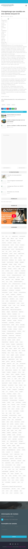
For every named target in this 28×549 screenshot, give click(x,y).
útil (22, 482)
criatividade (4, 303)
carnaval (8, 275)
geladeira (3, 357)
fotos (9, 352)
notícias (10, 410)
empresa (20, 329)
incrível (19, 372)
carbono (3, 275)
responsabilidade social (11, 449)
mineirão (3, 402)
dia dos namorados (13, 316)
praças (12, 430)
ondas (10, 413)
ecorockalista (11, 322)
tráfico (17, 477)
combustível (18, 290)
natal (9, 408)
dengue (7, 307)
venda (18, 488)
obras (3, 413)
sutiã (17, 471)
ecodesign (4, 320)
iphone (8, 378)
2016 (6, 236)
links (25, 385)
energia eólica (4, 335)
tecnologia (4, 473)
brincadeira (23, 266)
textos (10, 475)
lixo (14, 387)
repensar (14, 447)
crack (3, 300)
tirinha (20, 475)
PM (7, 426)
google (3, 361)
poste (8, 430)
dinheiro (23, 316)
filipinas (15, 348)
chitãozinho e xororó (16, 283)
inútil (24, 376)
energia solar (18, 335)
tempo (12, 473)
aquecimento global (6, 249)
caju (23, 268)
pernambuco (17, 421)
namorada (23, 406)
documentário (15, 318)
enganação (4, 337)
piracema (17, 423)
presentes (8, 432)
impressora (14, 372)
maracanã (11, 391)
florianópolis (14, 350)
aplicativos (21, 247)
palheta (14, 417)
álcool (3, 240)
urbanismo (14, 482)
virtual (11, 492)
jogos (3, 380)
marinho (3, 393)
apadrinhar (10, 247)
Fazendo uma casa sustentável (14, 175)
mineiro (8, 402)
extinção (3, 346)
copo (17, 298)
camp (12, 270)
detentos (9, 313)
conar (3, 294)
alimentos (19, 240)
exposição (13, 344)
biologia (10, 264)
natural (12, 408)
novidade (22, 410)
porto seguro (23, 428)
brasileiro (17, 266)
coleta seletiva (4, 290)
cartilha (18, 277)
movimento (23, 404)
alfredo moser (12, 240)
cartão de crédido (12, 277)
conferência (13, 294)
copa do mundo (5, 298)
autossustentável (11, 255)
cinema (20, 285)
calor (3, 270)
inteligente (19, 376)
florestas (9, 350)
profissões (9, 434)
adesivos (12, 238)
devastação (15, 313)
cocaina (11, 288)
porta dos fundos (16, 428)
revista (3, 451)
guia (17, 363)
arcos (3, 251)
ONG (14, 413)
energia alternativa (10, 333)
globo (17, 359)
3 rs (9, 236)
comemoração (4, 292)
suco (13, 469)
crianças (20, 300)
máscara (14, 393)
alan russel (21, 238)
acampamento (22, 236)
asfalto (19, 251)
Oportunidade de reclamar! (14, 114)
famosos (14, 346)
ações (8, 238)
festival (10, 348)
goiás (21, 359)
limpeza (20, 385)
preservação (14, 432)
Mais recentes (6, 167)
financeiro (4, 350)
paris (13, 419)
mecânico (19, 395)
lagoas (10, 382)
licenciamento (10, 385)
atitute (15, 253)
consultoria (10, 296)
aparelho (15, 247)
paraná (8, 419)
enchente (19, 331)
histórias (13, 365)
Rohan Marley (10, 456)
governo (7, 361)
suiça (17, 469)
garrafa (17, 354)
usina (19, 482)
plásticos (3, 426)
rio (12, 451)
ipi (12, 378)
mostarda (4, 404)
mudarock (4, 406)
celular (23, 279)
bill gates (3, 262)
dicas (19, 316)
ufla (2, 482)
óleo (6, 413)
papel (22, 417)
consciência (19, 294)
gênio (12, 357)
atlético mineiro (21, 253)
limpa (16, 385)
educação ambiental (6, 324)
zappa (21, 492)
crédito (7, 300)
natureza (17, 408)
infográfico (17, 374)
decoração (23, 305)
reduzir (16, 443)
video (21, 490)
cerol (7, 281)
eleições (12, 324)
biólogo (15, 264)
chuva (8, 285)
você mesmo (16, 492)
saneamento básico (5, 460)
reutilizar (18, 449)
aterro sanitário (5, 253)
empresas (4, 331)
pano (18, 417)
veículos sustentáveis (6, 488)
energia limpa (11, 335)
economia (20, 320)
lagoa (24, 380)
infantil (12, 374)
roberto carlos (16, 454)
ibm (25, 367)
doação (9, 318)
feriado (22, 346)
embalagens (4, 329)
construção (4, 296)
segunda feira (7, 462)
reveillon (23, 449)
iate (17, 367)
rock (22, 454)
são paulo (19, 460)
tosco (8, 477)
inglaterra (23, 374)
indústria (7, 374)
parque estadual (18, 419)
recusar (11, 443)
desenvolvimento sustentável (15, 309)
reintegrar (4, 445)
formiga (23, 350)
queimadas (14, 439)
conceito (7, 294)
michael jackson (5, 400)
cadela (19, 268)
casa (22, 277)
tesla (3, 475)
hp (10, 367)
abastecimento (15, 236)
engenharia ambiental (12, 337)
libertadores (4, 385)
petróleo (11, 423)
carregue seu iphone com (16, 275)
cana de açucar (10, 272)
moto (8, 404)
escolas (13, 339)
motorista (13, 404)
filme (19, 348)
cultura (22, 303)
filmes (23, 348)
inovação (14, 376)
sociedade (23, 467)
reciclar (3, 443)
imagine (3, 372)
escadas (9, 339)
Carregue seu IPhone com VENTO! (15, 186)
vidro (7, 492)
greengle (3, 363)
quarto (9, 439)
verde (11, 490)
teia (8, 473)
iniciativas (9, 376)
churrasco (24, 283)
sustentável (12, 471)
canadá (16, 272)
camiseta (7, 270)
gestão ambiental (18, 357)
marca (16, 391)
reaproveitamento (13, 441)
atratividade (4, 255)
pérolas (22, 421)
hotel (7, 367)
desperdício (21, 311)
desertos (3, 311)
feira (18, 346)
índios (3, 374)
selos (13, 462)
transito (21, 477)
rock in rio (4, 456)
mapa (3, 391)
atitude (11, 253)
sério (3, 464)
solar (6, 469)
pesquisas (4, 423)
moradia (24, 402)
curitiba (9, 305)
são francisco (13, 460)
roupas (16, 456)
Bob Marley (4, 266)
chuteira (3, 285)
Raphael (3, 441)
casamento (8, 279)
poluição (3, 428)
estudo (17, 341)
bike (24, 259)
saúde (24, 460)
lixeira (11, 387)
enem (24, 331)
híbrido (3, 365)
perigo (12, 421)
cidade (12, 285)
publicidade (15, 436)
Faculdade (9, 346)
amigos (14, 242)
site (12, 467)
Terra (21, 473)
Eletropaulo (9, 326)
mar (7, 391)
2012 (3, 236)
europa (21, 341)
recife (7, 443)
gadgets (12, 354)
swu (20, 471)
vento (3, 490)
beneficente (11, 259)
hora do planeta (20, 365)
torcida (24, 475)
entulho (19, 337)
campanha (17, 270)
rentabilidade (4, 447)
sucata (9, 469)
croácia (18, 303)
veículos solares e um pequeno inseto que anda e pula (12, 486)
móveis (18, 404)
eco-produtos (21, 318)
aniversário (22, 244)
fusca (16, 352)
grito (14, 363)
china (10, 283)
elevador (15, 326)
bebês (20, 257)
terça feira (17, 473)
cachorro (15, 268)
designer (8, 311)
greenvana (9, 363)
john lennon (8, 380)
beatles (15, 257)
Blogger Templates (22, 546)
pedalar (3, 421)
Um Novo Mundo (5, 16)
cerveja (11, 281)
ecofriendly (9, 320)
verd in (7, 490)
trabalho (12, 477)
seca (3, 462)
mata (19, 393)
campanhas (23, 270)
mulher (9, 406)
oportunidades (4, 415)
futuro (8, 354)
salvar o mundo (18, 458)
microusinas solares (13, 400)
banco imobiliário (5, 257)
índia (23, 372)
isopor (15, 378)
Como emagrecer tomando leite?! (15, 180)
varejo (3, 484)
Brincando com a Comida (13, 191)
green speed (19, 361)
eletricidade (22, 324)
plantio (21, 423)
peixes (8, 421)
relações (9, 445)
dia (19, 313)
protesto (10, 436)
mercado (11, 398)
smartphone (17, 467)
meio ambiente (5, 398)
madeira (9, 389)
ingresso (3, 376)
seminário (17, 462)
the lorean (15, 475)
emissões (10, 329)
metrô (16, 398)
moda (13, 402)
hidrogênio (8, 365)
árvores (14, 251)
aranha (12, 249)
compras (15, 292)
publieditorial (21, 436)
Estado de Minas (5, 341)
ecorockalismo (4, 322)
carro (24, 275)
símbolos (18, 464)
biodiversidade (4, 264)
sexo (14, 464)
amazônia (4, 242)
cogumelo (23, 288)
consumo (15, 296)
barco (11, 257)
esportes (18, 339)
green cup (13, 361)
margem (21, 391)
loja (17, 387)
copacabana (12, 298)
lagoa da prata (4, 382)
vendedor (23, 488)
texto (6, 475)
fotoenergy (4, 352)
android (12, 244)
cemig (3, 281)
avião (17, 255)
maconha (4, 389)
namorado (4, 408)
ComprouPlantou (22, 292)
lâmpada (15, 382)
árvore (10, 251)
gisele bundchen (12, 359)
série (22, 462)
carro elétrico (4, 277)
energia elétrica (18, 333)
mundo (13, 406)
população (9, 428)
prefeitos (3, 432)
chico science (4, 283)
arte (6, 251)
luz (23, 387)
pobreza (19, 426)
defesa (3, 307)
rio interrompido (5, 454)
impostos (8, 372)
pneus (15, 426)
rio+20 (11, 454)
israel (19, 378)
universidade (7, 482)
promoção (19, 434)
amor (19, 242)
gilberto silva (4, 359)
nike (3, 410)
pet (8, 423)
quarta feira (4, 439)
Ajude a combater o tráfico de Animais (16, 125)
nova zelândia (15, 410)
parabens (4, 419)
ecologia (14, 320)
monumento (18, 402)
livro (7, 387)
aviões (21, 255)
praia (16, 430)
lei (22, 382)
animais (3, 104)
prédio (20, 430)
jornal (13, 380)
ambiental (10, 242)
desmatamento (14, 311)
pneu (11, 426)
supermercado (22, 469)
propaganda (4, 436)
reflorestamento (22, 443)
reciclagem (21, 441)
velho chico (13, 488)
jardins (23, 378)
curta (18, 305)
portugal (3, 430)
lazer (19, 382)
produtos (3, 434)
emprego (15, 329)
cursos (14, 305)
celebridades (17, 279)
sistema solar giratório (6, 467)
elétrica (17, 324)
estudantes (12, 341)
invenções (4, 378)
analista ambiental (5, 244)
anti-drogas (4, 247)
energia (3, 333)
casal (3, 279)
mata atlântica (5, 395)
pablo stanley (4, 417)
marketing (9, 393)
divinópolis (4, 318)
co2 (7, 288)
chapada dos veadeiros (18, 281)
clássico (3, 288)
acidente (3, 238)
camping (3, 272)
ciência (16, 285)
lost (20, 387)
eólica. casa (4, 339)
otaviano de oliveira (12, 415)
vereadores (16, 490)
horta (3, 367)
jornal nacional (18, 380)
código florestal (17, 288)
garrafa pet (22, 354)
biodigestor (22, 262)
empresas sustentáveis (11, 331)
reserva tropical (21, 447)
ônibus (18, 413)
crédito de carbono (13, 300)
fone (19, 350)
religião (13, 445)
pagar (10, 417)
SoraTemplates (9, 546)
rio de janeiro (16, 451)
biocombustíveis (10, 262)
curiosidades (4, 305)
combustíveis (11, 290)
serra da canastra (8, 464)
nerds (22, 408)
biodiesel (16, 262)
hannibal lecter (22, 363)
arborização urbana (19, 249)
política (24, 426)
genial (8, 357)
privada (19, 432)
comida (10, 292)
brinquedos (4, 268)
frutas (12, 352)
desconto (16, 307)
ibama (21, 367)
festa (3, 348)
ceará (13, 279)
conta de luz (21, 296)
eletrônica (4, 326)
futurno (3, 354)
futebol (20, 352)
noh (6, 410)
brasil (13, 266)
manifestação (21, 389)
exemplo (8, 344)
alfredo (7, 240)
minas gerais (21, 400)
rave (8, 441)
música (13, 104)
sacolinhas (12, 458)
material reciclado (12, 395)
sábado (20, 456)
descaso (12, 307)
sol (2, 469)
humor (8, 104)
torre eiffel (4, 477)
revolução (8, 451)
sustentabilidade (5, 471)
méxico (20, 398)
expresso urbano (20, 344)
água (16, 238)
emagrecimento (21, 326)
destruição (4, 313)
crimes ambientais (11, 303)
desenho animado (5, 309)
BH (16, 259)
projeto (14, 434)
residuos (3, 449)
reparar (10, 447)
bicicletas (20, 259)
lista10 (3, 387)
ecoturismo (18, 322)
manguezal (14, 389)
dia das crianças (5, 316)
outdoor (19, 415)
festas (7, 348)
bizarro (19, 264)
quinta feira (20, 439)
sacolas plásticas (5, 458)
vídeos (3, 492)
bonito (9, 266)
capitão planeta (22, 272)
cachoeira (10, 268)
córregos (21, 298)
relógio (18, 445)
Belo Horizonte (5, 259)
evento (3, 344)
